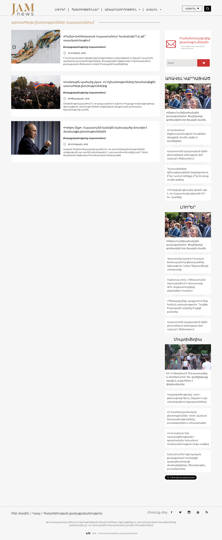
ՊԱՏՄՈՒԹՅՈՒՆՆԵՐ (85, 9)
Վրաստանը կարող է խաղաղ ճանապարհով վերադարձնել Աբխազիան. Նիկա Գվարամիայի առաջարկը (187, 264)
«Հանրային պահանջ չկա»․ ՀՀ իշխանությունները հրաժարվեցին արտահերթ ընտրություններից (109, 84)
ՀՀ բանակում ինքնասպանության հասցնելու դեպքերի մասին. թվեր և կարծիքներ (186, 135)
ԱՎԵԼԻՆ (152, 9)
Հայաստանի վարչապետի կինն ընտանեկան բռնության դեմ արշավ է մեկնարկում (187, 155)
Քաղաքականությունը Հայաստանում (84, 47)
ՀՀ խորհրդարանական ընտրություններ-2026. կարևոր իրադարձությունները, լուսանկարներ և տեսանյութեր (187, 417)
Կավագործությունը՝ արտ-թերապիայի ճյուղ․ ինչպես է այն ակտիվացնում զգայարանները (187, 398)
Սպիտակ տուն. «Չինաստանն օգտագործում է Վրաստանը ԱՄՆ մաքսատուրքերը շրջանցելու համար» (186, 285)
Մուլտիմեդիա (188, 339)
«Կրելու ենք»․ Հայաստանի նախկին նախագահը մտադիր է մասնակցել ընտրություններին (105, 129)
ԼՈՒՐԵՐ (60, 9)
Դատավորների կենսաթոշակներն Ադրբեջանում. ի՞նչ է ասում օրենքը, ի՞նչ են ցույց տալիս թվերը (188, 174)
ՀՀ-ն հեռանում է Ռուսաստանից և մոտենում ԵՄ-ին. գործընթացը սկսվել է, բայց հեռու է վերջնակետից (187, 379)
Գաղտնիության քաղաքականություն (73, 513)
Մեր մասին (20, 513)
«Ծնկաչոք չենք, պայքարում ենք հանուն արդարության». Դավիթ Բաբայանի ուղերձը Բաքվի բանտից (187, 306)
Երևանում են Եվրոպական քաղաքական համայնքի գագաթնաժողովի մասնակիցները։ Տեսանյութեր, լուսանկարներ (186, 461)
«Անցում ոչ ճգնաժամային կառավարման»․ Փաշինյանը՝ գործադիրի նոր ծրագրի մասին (186, 116)
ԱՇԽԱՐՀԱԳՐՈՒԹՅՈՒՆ (121, 9)
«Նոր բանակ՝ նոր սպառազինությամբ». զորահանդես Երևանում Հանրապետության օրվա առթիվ (188, 438)
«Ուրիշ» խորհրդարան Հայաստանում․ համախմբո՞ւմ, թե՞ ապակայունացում (104, 38)
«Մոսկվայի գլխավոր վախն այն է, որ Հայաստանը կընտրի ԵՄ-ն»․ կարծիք (187, 193)
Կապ (36, 513)
